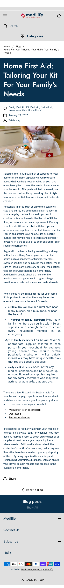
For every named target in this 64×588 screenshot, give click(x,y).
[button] (59, 16)
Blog (18, 46)
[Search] (3, 26)
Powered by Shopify (41, 569)
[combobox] (32, 26)
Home (6, 46)
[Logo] (32, 16)
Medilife (25, 569)
